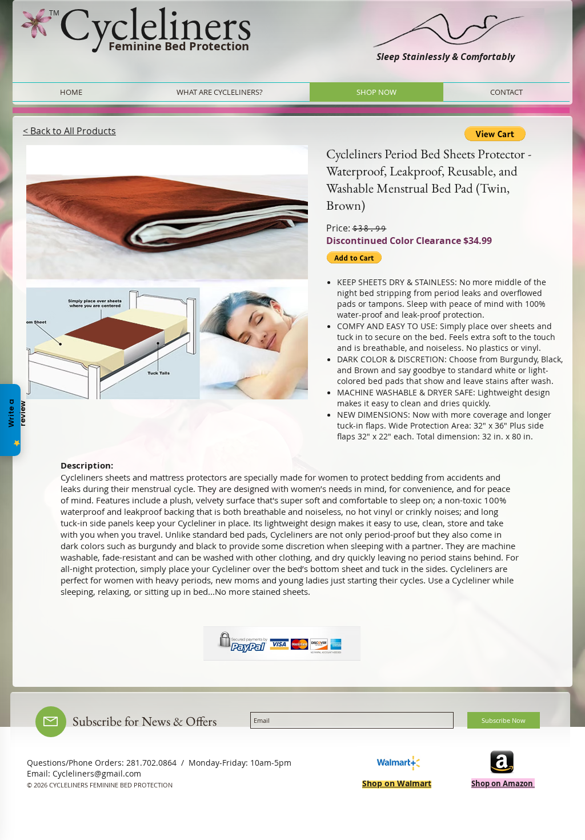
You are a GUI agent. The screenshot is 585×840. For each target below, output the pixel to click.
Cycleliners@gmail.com (97, 773)
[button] (167, 272)
